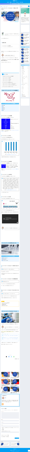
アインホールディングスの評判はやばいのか (8, 82)
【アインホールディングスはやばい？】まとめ (8, 86)
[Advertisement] (10, 27)
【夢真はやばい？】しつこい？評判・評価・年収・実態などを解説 (10, 337)
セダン (25, 91)
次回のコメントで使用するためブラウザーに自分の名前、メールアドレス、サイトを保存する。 (10, 428)
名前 (2, 419)
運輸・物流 (25, 70)
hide (6, 74)
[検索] (28, 6)
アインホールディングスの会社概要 (7, 77)
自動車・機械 (25, 78)
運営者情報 (11, 450)
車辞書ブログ (15, 0)
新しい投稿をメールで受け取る (5, 436)
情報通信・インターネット (25, 77)
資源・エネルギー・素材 (25, 76)
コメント (2, 411)
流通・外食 (25, 69)
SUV (25, 93)
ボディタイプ (25, 84)
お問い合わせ (14, 450)
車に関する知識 (25, 96)
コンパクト (25, 85)
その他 (25, 86)
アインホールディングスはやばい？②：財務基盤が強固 (9, 84)
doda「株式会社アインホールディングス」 (11, 154)
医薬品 (25, 79)
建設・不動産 (25, 71)
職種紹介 (25, 66)
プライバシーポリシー (18, 450)
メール (2, 422)
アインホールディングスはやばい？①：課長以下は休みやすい (9, 83)
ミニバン (25, 92)
